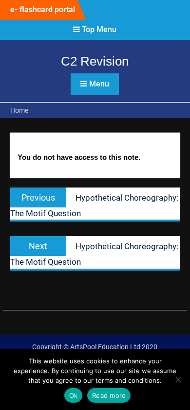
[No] (178, 379)
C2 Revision (95, 61)
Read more (109, 395)
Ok (73, 395)
